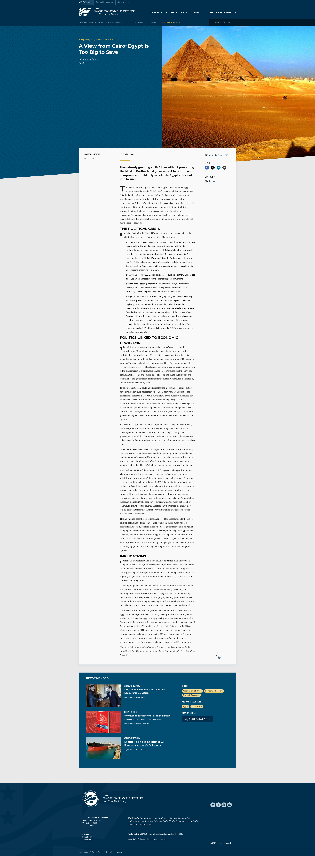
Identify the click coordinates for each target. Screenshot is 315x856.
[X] (213, 168)
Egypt (185, 706)
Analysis (156, 12)
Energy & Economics (114, 22)
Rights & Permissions (114, 852)
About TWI (132, 839)
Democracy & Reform (213, 691)
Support (200, 12)
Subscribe (86, 839)
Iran (132, 22)
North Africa (197, 706)
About (185, 12)
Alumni (163, 839)
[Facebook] (207, 168)
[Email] (224, 168)
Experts (171, 12)
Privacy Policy (97, 852)
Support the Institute (148, 839)
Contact (85, 834)
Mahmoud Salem (89, 59)
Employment (84, 852)
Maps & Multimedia (223, 12)
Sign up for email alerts (199, 719)
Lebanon (140, 22)
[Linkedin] (218, 168)
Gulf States (151, 22)
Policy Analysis (86, 39)
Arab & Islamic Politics (192, 691)
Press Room (87, 837)
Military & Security (96, 22)
